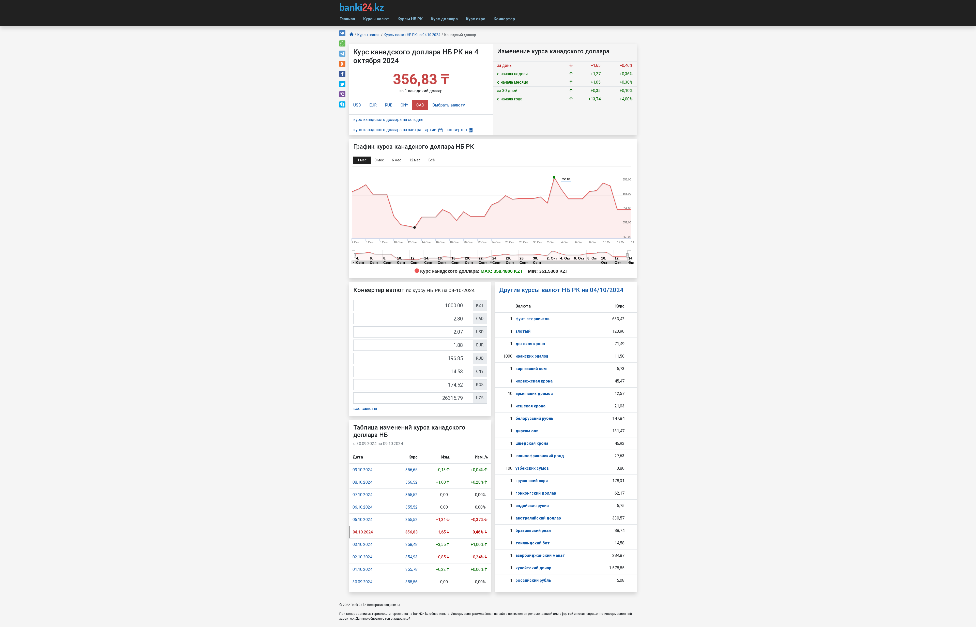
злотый (522, 331)
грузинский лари (531, 480)
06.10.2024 (362, 507)
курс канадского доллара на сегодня (388, 119)
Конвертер (504, 19)
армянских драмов (534, 393)
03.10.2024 (362, 544)
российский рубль (533, 580)
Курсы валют (376, 19)
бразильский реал (533, 530)
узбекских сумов (532, 468)
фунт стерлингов (532, 318)
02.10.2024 (362, 557)
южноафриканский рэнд (539, 455)
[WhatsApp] (342, 43)
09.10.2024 (362, 469)
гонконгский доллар (535, 493)
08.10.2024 (362, 482)
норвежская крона (534, 381)
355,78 (411, 569)
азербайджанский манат (540, 555)
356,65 (411, 469)
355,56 (411, 581)
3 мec (379, 160)
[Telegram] (342, 54)
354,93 (411, 557)
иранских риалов (531, 356)
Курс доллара (444, 19)
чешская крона (530, 406)
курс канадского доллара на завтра (387, 129)
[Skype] (342, 104)
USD (357, 105)
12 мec (415, 160)
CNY (404, 105)
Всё (432, 160)
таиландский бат (532, 543)
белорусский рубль (534, 418)
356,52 (411, 482)
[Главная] (351, 35)
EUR (373, 105)
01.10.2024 (362, 569)
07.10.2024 (362, 494)
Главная (347, 19)
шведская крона (531, 443)
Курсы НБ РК (410, 19)
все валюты (365, 408)
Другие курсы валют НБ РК (561, 290)
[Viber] (342, 94)
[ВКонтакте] (342, 33)
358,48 (411, 544)
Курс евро (475, 19)
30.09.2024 (362, 581)
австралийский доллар (538, 518)
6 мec (396, 160)
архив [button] (430, 129)
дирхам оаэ (527, 431)
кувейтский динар (533, 567)
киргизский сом (531, 368)
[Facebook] (342, 74)
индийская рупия (532, 505)
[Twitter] (342, 84)
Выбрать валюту (448, 105)
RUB (388, 105)
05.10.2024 (362, 519)
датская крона (530, 343)
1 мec (362, 160)
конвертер (457, 129)
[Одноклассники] (342, 64)
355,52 (411, 494)
